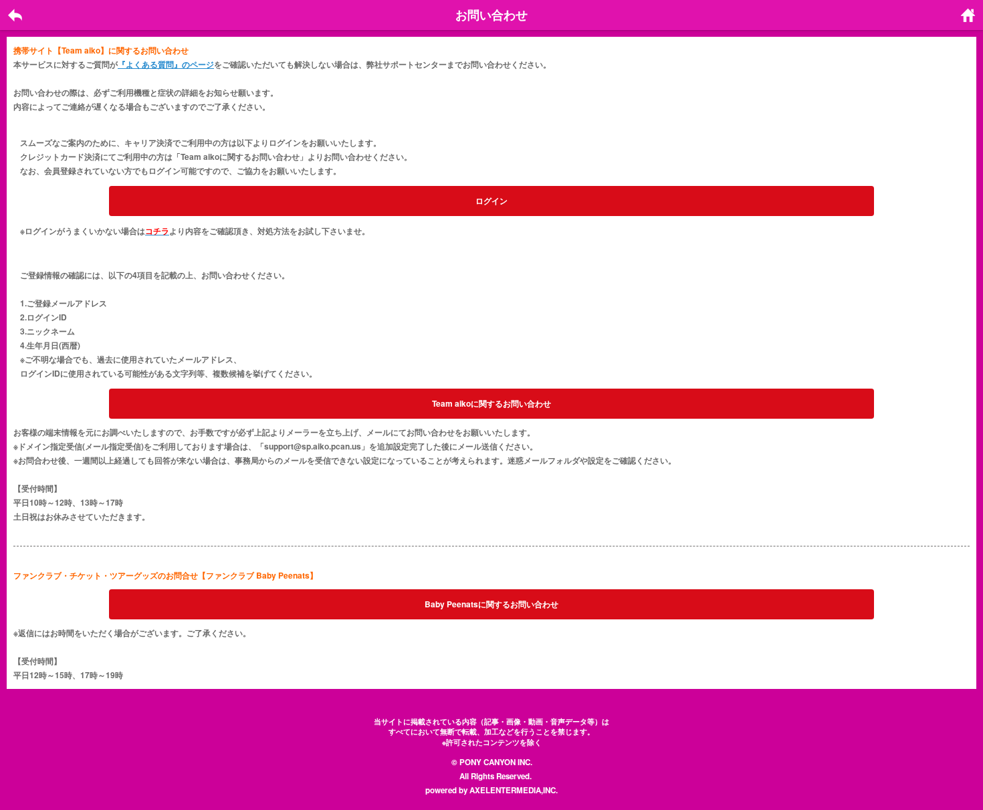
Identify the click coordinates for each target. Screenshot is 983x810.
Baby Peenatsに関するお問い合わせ (491, 604)
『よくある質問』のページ (166, 64)
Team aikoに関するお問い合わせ (491, 403)
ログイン (491, 201)
